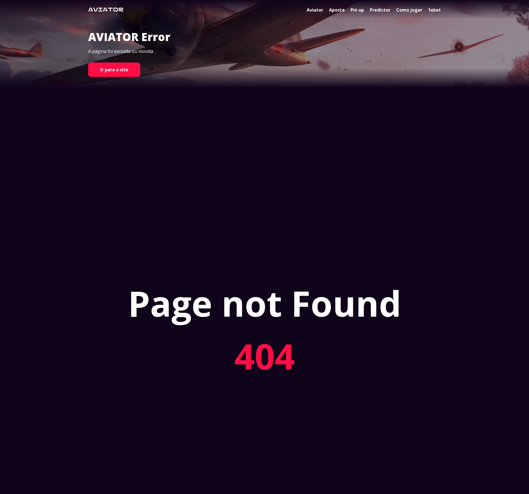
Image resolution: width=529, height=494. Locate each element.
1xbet (434, 10)
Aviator (315, 10)
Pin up (357, 10)
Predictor (380, 10)
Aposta (337, 10)
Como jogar (409, 10)
